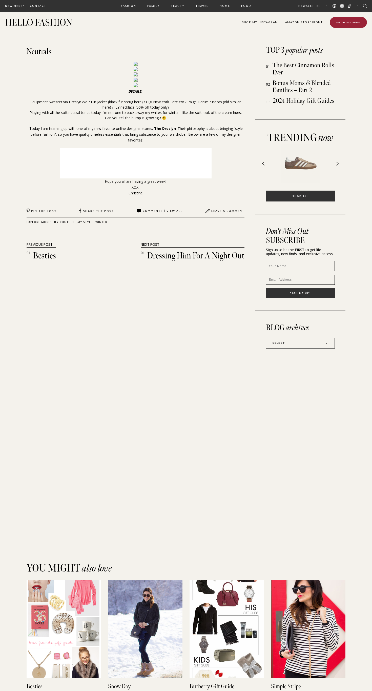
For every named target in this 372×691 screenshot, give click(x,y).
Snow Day (119, 686)
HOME (225, 5)
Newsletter (309, 5)
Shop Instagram (260, 22)
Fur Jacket (99, 101)
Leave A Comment (227, 210)
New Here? (14, 5)
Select (279, 342)
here (137, 101)
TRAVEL (202, 5)
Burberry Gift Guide (212, 686)
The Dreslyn (165, 128)
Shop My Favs (348, 22)
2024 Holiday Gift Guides (303, 101)
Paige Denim (198, 101)
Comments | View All (163, 210)
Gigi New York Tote (162, 101)
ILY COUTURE (64, 221)
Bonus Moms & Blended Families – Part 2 (302, 86)
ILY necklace (124, 107)
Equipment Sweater (46, 101)
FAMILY (153, 5)
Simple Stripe (286, 686)
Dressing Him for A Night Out (195, 255)
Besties (44, 255)
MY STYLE (85, 221)
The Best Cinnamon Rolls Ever (303, 69)
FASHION (128, 5)
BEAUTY (177, 5)
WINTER (101, 221)
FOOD (246, 5)
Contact (38, 5)
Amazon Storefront (304, 22)
